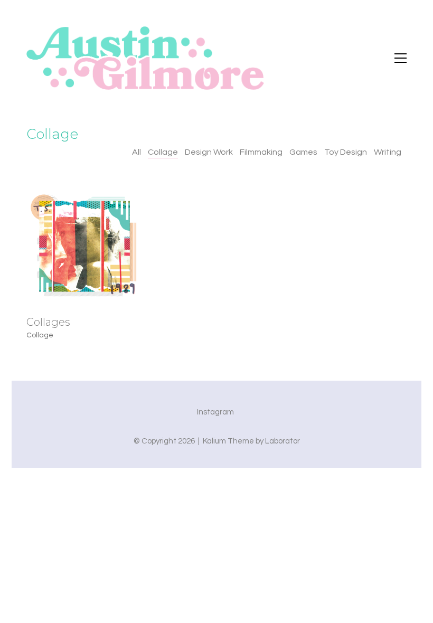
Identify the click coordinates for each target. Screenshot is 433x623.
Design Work (209, 152)
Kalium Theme (228, 441)
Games (303, 152)
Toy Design (345, 152)
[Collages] (84, 246)
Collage (163, 152)
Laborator (282, 441)
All (136, 152)
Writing (387, 152)
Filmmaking (261, 152)
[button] (400, 58)
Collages (48, 322)
